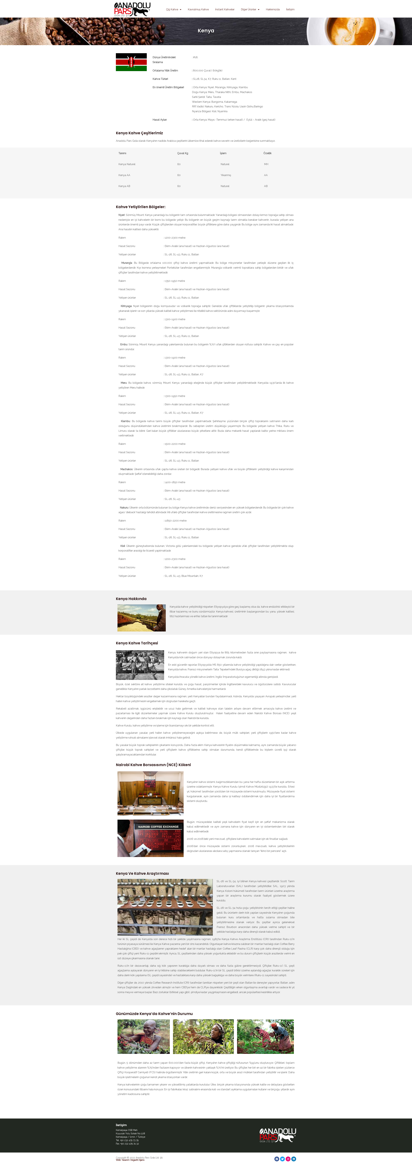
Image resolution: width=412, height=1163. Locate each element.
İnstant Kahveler (224, 9)
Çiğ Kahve (172, 9)
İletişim (290, 9)
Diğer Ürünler (248, 9)
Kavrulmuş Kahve (198, 9)
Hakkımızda (273, 9)
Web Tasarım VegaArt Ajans (130, 1160)
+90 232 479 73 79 (129, 1140)
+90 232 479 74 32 (129, 1143)
